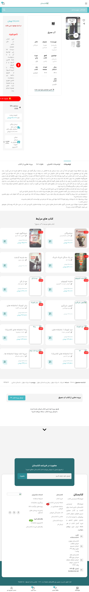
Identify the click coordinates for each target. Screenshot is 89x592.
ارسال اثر (60, 524)
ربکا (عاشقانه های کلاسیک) (16, 329)
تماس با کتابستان (57, 516)
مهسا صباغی (44, 46)
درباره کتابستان (58, 520)
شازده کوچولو (67, 281)
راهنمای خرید (38, 519)
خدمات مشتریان (37, 495)
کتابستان (59, 495)
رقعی (45, 61)
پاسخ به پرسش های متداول (36, 511)
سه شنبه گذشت (20, 257)
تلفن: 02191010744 (74, 536)
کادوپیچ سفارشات (36, 522)
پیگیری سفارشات (37, 502)
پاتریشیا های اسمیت (54, 47)
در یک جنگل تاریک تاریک (62, 257)
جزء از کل (23, 281)
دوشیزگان (68, 233)
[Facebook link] (18, 512)
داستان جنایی (54, 60)
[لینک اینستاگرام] (10, 512)
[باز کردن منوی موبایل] (86, 3)
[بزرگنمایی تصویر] (76, 35)
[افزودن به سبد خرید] (50, 242)
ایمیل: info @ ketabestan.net (73, 569)
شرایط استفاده (38, 498)
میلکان (35, 45)
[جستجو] (4, 10)
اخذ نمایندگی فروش (56, 512)
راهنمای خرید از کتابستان (34, 527)
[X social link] (14, 512)
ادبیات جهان (55, 382)
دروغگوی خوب (21, 233)
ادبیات (62, 382)
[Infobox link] (44, 467)
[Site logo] (44, 3)
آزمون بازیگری (67, 305)
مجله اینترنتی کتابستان (55, 502)
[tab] (67, 164)
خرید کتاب (59, 498)
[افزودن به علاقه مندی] (84, 20)
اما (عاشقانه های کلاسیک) (62, 353)
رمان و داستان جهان (43, 382)
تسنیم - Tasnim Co (24, 582)
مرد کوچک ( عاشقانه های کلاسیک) (62, 331)
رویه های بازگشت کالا (36, 506)
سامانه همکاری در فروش (55, 507)
